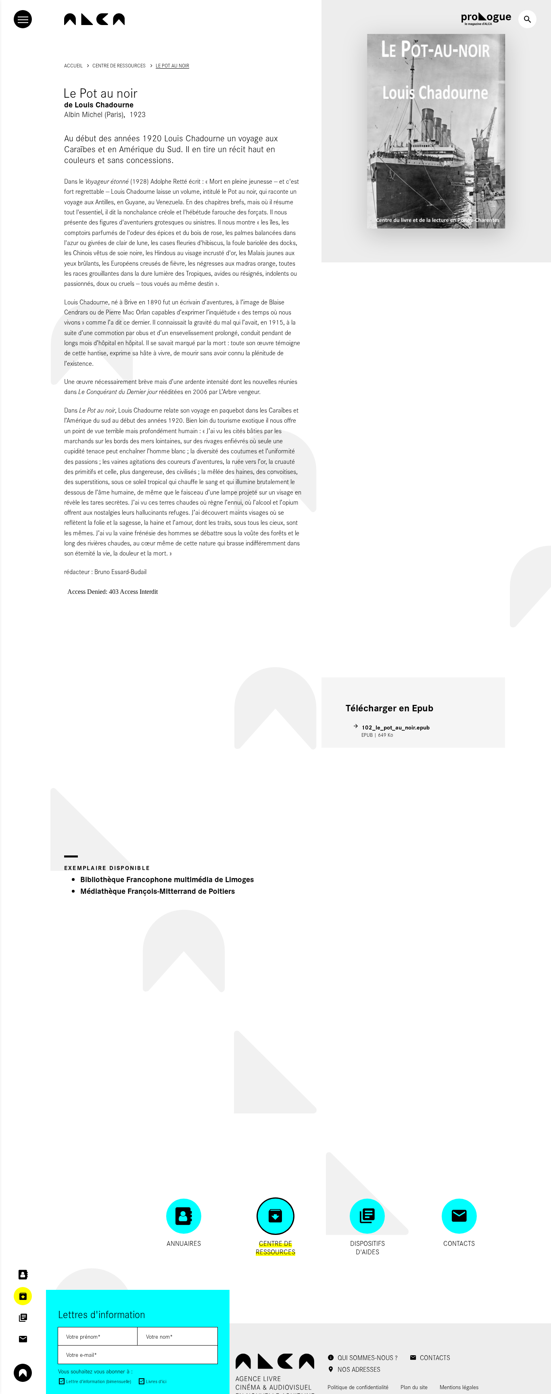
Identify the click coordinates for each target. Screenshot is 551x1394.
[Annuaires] (23, 1275)
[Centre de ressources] (23, 1296)
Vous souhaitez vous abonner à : (95, 1371)
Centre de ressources (119, 65)
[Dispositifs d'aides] (23, 1317)
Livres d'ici (156, 1381)
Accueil (73, 65)
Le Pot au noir (172, 65)
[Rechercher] (527, 19)
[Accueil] (94, 19)
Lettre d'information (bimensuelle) (98, 1381)
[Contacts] (23, 1339)
